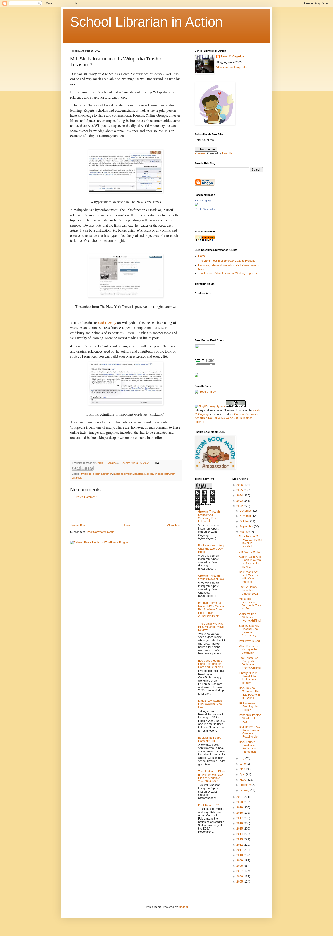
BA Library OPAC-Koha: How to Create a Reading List (250, 731)
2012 (240, 844)
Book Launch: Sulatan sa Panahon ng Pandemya (248, 746)
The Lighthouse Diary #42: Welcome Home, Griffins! (250, 662)
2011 (240, 849)
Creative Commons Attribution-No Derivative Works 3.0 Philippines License (226, 418)
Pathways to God (249, 641)
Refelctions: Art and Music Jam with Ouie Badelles (250, 577)
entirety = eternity (249, 551)
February (245, 784)
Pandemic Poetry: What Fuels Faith (250, 718)
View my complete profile (231, 67)
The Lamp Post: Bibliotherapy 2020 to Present (226, 260)
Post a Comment (86, 497)
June (243, 763)
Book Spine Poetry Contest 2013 (209, 739)
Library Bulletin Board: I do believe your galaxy (248, 678)
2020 (240, 802)
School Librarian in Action (146, 21)
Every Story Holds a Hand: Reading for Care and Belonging (210, 664)
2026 (240, 484)
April (243, 774)
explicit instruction (102, 473)
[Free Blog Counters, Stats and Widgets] (196, 375)
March (244, 779)
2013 (240, 839)
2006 (240, 876)
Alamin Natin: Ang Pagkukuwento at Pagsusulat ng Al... (250, 561)
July (242, 758)
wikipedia (77, 477)
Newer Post (78, 525)
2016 (240, 823)
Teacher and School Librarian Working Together (227, 273)
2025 (240, 490)
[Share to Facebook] (87, 468)
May (243, 769)
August (244, 532)
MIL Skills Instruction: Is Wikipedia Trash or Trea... (250, 603)
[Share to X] (82, 468)
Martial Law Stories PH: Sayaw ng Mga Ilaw (210, 704)
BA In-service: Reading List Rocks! (248, 706)
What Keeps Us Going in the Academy (248, 649)
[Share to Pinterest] (91, 468)
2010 (240, 855)
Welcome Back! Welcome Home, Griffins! (250, 617)
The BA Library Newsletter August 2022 (248, 590)
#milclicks (86, 473)
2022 (240, 506)
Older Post (173, 525)
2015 (240, 828)
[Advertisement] (125, 511)
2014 (240, 834)
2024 (240, 495)
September (247, 526)
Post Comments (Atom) (101, 532)
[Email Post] (156, 463)
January (245, 790)
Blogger (183, 907)
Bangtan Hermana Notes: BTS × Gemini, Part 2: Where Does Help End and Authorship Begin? (211, 609)
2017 (240, 818)
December (246, 510)
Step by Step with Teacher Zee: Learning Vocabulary (249, 630)
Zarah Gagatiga (203, 200)
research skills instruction (161, 473)
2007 (240, 871)
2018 (240, 812)
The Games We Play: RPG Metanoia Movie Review (211, 627)
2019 (240, 807)
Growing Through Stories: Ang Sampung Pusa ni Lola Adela (209, 516)
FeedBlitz (228, 153)
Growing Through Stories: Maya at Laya (211, 577)
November (246, 516)
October (245, 521)
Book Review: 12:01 (210, 805)
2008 (240, 865)
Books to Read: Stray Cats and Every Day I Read (211, 549)
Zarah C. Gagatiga (232, 56)
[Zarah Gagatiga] (196, 205)
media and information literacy (129, 473)
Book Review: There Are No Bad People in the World (249, 693)
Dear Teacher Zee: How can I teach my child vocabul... (250, 541)
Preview (200, 153)
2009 (240, 860)
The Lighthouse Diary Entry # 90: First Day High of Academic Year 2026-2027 (211, 776)
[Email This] (74, 468)
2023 (240, 500)
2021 (240, 796)
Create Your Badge (205, 209)
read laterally (107, 322)
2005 (240, 881)
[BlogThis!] (78, 468)
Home (126, 525)
